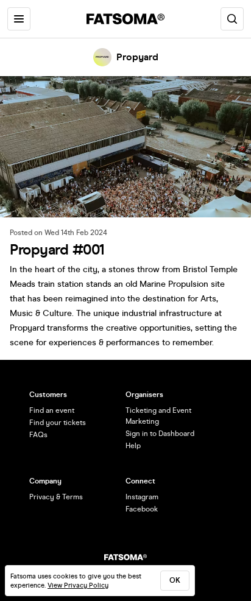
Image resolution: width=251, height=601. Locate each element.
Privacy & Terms (56, 497)
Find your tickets (57, 422)
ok (174, 580)
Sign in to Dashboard (159, 433)
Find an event (51, 410)
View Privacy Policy (78, 585)
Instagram (141, 497)
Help (133, 445)
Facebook (141, 509)
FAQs (38, 435)
